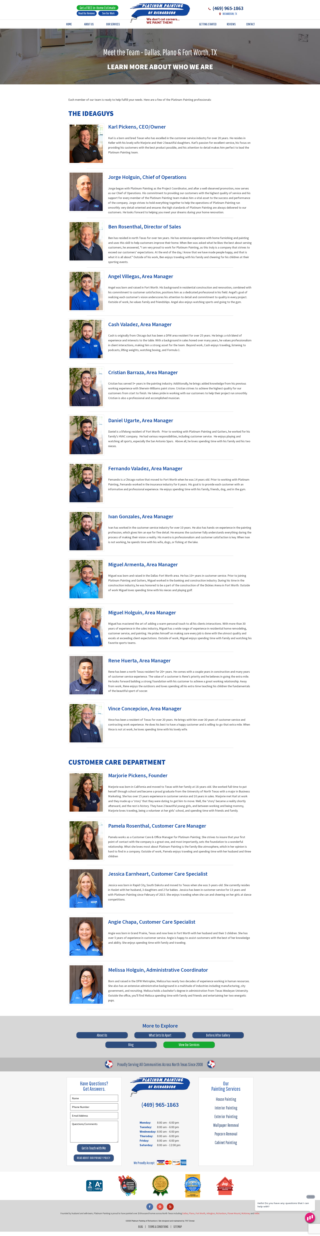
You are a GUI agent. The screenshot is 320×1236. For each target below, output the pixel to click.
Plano (191, 1213)
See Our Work (108, 13)
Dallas (185, 1213)
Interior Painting (226, 1107)
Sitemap (178, 1226)
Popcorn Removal (225, 1133)
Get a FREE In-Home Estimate (98, 7)
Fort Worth (200, 1213)
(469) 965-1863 (227, 8)
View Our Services (189, 1044)
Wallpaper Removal (226, 1125)
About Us (89, 24)
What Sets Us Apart (160, 1035)
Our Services (113, 24)
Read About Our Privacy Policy (93, 1158)
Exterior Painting (226, 1116)
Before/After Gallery (218, 1035)
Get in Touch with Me (94, 1148)
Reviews (231, 24)
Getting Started (207, 24)
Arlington (210, 1213)
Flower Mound (234, 1213)
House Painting (226, 1099)
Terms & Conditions (158, 1226)
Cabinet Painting (226, 1142)
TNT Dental (189, 1221)
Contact (250, 24)
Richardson (221, 1213)
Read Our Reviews (86, 13)
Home (69, 24)
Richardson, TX (229, 13)
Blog (131, 1044)
